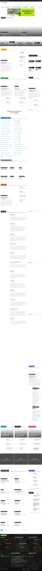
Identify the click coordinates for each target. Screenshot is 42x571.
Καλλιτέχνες (17, 132)
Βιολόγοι (16, 122)
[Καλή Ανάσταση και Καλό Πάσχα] (17, 57)
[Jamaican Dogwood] (12, 41)
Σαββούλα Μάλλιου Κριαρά (35, 408)
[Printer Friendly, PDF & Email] (4, 535)
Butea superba (22, 439)
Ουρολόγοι (17, 140)
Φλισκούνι (7, 97)
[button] (40, 7)
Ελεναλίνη (12, 223)
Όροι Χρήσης (24, 568)
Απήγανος (12, 318)
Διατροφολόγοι (17, 128)
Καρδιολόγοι (4, 134)
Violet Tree (17, 88)
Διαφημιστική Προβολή (34, 568)
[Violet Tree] (31, 27)
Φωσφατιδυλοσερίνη (37, 443)
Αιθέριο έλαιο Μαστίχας (37, 69)
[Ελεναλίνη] (21, 41)
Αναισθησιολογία (29, 43)
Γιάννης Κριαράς (3, 63)
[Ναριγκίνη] (5, 237)
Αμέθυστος (34, 405)
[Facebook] (39, 0)
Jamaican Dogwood (23, 97)
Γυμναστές (4, 126)
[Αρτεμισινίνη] (5, 246)
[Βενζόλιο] (5, 256)
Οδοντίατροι (17, 138)
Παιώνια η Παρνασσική (15, 262)
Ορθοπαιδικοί (4, 140)
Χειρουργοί (17, 152)
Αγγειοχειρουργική (17, 511)
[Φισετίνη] (38, 60)
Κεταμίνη (16, 524)
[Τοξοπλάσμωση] (16, 548)
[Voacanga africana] (17, 444)
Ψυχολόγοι (17, 154)
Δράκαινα (21, 60)
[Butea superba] (17, 440)
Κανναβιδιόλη (35, 480)
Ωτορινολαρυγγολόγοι (6, 156)
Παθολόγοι (17, 142)
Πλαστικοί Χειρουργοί (6, 146)
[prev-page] (1, 74)
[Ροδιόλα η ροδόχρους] (30, 440)
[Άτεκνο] (16, 540)
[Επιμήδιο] (17, 449)
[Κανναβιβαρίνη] (17, 53)
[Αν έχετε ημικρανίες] (30, 496)
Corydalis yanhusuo (9, 17)
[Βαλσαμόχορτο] (32, 60)
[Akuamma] (29, 41)
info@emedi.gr (22, 565)
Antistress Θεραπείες (4, 32)
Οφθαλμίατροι (4, 142)
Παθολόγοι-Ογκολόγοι (6, 144)
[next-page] (3, 74)
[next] (40, 17)
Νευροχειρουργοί (5, 138)
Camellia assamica (33, 435)
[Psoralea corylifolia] (5, 312)
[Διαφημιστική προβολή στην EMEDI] (16, 544)
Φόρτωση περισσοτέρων (35, 488)
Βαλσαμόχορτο (31, 62)
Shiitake (12, 271)
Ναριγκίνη (12, 234)
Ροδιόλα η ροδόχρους (37, 439)
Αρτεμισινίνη (13, 243)
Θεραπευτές (17, 130)
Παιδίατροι (17, 144)
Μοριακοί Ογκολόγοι (6, 136)
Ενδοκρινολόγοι (5, 130)
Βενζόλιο (12, 252)
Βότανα (2, 43)
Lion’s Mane (12, 299)
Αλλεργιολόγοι (5, 122)
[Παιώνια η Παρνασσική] (5, 265)
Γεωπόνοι (16, 124)
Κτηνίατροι (17, 134)
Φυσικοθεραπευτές (18, 150)
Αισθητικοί (17, 120)
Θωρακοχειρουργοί (5, 132)
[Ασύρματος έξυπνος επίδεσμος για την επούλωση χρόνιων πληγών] (30, 504)
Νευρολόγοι (17, 136)
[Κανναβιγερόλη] (30, 485)
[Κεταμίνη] (21, 520)
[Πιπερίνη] (5, 293)
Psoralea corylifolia (14, 308)
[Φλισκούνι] (4, 41)
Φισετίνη (36, 62)
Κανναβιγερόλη (35, 484)
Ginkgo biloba (17, 513)
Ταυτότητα (28, 568)
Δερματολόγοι (4, 128)
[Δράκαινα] (17, 61)
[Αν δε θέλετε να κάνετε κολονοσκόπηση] (30, 500)
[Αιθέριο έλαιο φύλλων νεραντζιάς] (32, 66)
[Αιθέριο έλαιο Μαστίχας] (38, 66)
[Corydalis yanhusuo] (10, 27)
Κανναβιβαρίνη (22, 52)
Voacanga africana (23, 443)
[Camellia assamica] (34, 433)
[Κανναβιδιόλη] (30, 481)
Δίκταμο (21, 64)
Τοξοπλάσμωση (21, 547)
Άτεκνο (20, 539)
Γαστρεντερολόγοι (5, 124)
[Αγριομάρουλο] (38, 41)
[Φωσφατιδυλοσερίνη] (30, 444)
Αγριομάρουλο (4, 62)
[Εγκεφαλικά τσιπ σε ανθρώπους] (30, 509)
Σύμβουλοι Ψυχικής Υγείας (20, 148)
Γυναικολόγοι (17, 126)
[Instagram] (40, 0)
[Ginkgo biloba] (21, 509)
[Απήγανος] (5, 321)
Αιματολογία (24, 32)
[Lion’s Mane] (5, 302)
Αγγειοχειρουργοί (5, 120)
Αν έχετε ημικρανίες (36, 495)
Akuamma (17, 502)
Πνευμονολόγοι (18, 146)
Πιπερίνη (12, 290)
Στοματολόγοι (4, 148)
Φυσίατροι (4, 150)
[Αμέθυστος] (30, 406)
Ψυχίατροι (4, 154)
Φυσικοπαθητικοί (5, 152)
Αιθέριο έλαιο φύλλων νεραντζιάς (31, 70)
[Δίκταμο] (17, 65)
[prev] (38, 17)
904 (11, 530)
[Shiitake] (5, 274)
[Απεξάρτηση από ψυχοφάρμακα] (30, 449)
